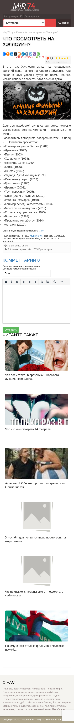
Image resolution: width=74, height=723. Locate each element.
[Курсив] (11, 281)
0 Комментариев (17, 249)
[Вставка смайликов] (54, 281)
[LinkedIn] (23, 54)
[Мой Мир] (11, 54)
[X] (15, 54)
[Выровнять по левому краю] (24, 281)
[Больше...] (61, 281)
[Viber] (34, 54)
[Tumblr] (26, 54)
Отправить (11, 329)
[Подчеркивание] (17, 281)
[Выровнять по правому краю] (35, 281)
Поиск (65, 22)
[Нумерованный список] (47, 281)
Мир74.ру (8, 32)
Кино (19, 32)
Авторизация (12, 16)
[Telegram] (30, 54)
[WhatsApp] (38, 54)
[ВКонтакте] (4, 54)
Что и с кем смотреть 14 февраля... (29, 429)
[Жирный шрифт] (6, 281)
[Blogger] (19, 54)
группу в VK (36, 236)
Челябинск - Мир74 (33, 719)
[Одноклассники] (7, 54)
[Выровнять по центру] (29, 281)
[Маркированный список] (42, 281)
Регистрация (32, 16)
